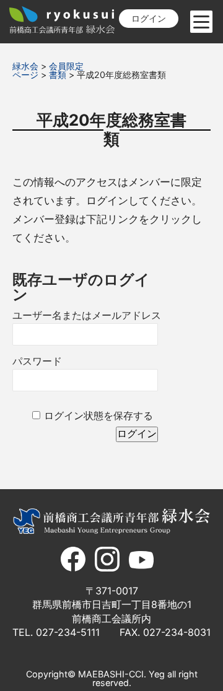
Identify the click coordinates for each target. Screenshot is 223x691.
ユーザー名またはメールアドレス (86, 315)
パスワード (37, 361)
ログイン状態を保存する (98, 416)
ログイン (148, 18)
